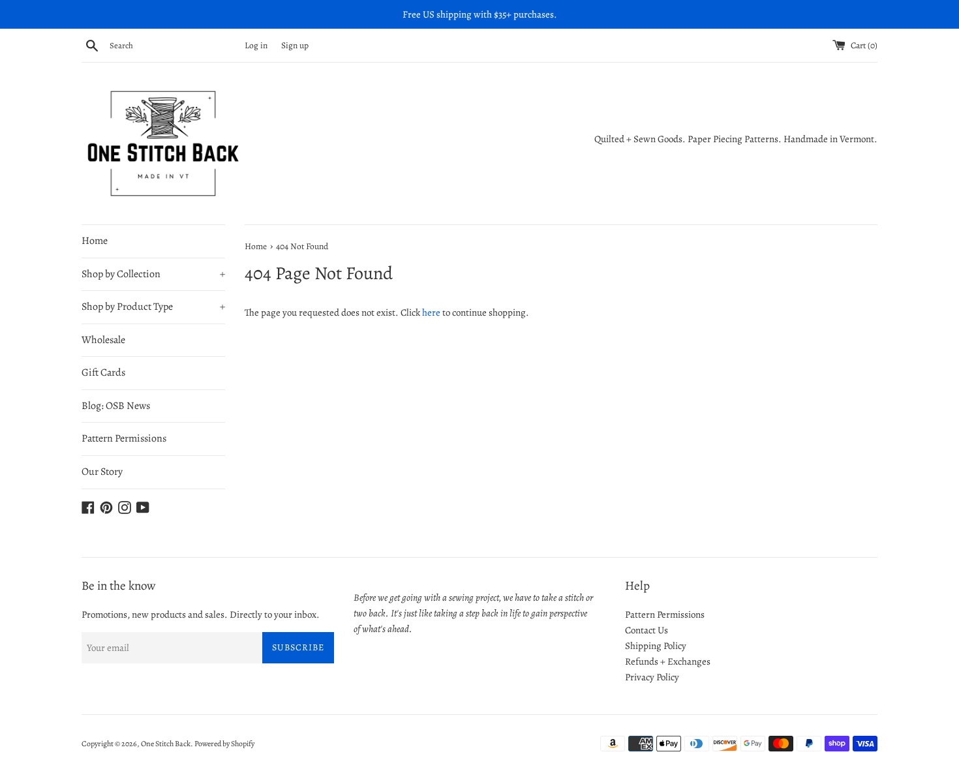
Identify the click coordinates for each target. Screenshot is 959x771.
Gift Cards (103, 372)
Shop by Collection (153, 274)
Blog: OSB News (116, 406)
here (431, 312)
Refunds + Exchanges (667, 661)
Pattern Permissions (124, 438)
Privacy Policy (652, 677)
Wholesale (103, 340)
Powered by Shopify (224, 743)
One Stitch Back (165, 743)
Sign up (295, 45)
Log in (256, 45)
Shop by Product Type (153, 306)
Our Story (102, 471)
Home (95, 241)
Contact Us (646, 630)
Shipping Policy (655, 645)
